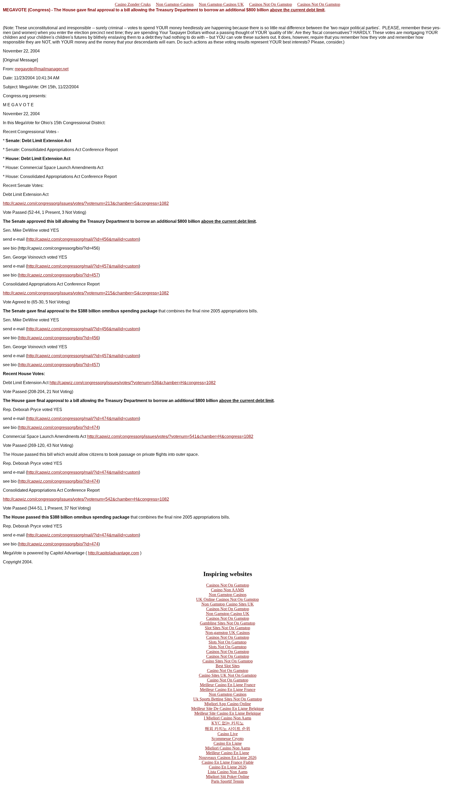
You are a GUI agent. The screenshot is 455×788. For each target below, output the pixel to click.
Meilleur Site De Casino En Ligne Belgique (227, 708)
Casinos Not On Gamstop (270, 4)
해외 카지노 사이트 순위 (227, 728)
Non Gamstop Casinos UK (221, 4)
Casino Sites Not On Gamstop (227, 661)
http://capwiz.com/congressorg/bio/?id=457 (58, 275)
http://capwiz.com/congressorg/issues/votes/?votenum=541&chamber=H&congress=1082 (170, 436)
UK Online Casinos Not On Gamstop (227, 599)
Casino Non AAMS (227, 590)
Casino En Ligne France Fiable (228, 762)
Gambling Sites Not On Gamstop (227, 623)
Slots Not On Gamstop (227, 642)
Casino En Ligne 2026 (227, 767)
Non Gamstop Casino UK (227, 613)
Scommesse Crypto (227, 738)
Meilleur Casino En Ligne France (227, 685)
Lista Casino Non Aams (228, 772)
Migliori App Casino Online (227, 704)
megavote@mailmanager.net (41, 69)
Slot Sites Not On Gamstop (227, 628)
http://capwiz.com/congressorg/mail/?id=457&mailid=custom (83, 266)
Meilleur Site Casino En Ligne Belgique (227, 713)
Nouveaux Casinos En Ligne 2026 (227, 757)
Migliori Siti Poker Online (227, 776)
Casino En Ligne (228, 743)
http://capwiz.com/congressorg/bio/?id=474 (58, 427)
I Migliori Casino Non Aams (227, 718)
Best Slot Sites (228, 666)
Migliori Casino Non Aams (227, 748)
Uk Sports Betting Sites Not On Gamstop (227, 699)
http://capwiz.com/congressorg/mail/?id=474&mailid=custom (83, 418)
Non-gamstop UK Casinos (227, 632)
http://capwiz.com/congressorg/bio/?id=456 (58, 338)
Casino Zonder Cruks (133, 4)
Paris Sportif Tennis (227, 781)
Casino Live (227, 734)
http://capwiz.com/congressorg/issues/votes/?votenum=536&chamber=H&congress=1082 (133, 382)
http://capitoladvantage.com (113, 553)
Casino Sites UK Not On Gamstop (227, 675)
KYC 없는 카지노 (227, 723)
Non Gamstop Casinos (175, 4)
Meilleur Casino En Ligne (227, 753)
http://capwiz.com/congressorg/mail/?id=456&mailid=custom (83, 239)
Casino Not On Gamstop (227, 670)
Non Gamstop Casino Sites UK (227, 604)
